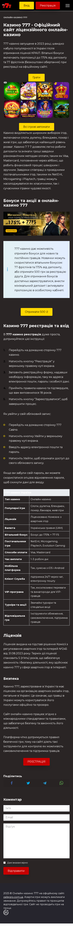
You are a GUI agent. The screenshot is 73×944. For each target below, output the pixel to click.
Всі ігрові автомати (36, 126)
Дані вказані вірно (17, 862)
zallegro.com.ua (13, 897)
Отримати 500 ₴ (36, 311)
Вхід (27, 5)
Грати (36, 77)
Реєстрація (48, 5)
